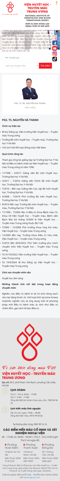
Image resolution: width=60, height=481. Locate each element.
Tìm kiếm (45, 65)
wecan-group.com (31, 477)
